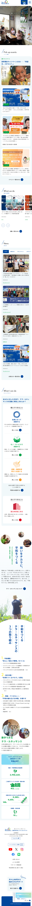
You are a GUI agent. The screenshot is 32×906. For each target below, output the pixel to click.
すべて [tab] (5, 251)
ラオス (26, 219)
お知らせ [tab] (12, 251)
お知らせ (5, 341)
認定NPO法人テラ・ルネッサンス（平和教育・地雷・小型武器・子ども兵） (5, 2)
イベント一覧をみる (14, 179)
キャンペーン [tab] (20, 251)
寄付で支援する (14, 888)
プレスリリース (6, 282)
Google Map (15, 838)
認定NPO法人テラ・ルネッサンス (16, 829)
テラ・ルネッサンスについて (14, 589)
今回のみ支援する (15, 490)
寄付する (24, 1)
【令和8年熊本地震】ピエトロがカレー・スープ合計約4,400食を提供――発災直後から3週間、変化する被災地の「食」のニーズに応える (16, 275)
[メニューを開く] (30, 2)
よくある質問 (16, 862)
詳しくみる (15, 430)
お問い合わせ (16, 859)
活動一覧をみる (14, 231)
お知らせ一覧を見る (14, 376)
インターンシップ (6, 312)
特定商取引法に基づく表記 (16, 867)
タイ (2, 219)
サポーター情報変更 (16, 865)
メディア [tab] (28, 251)
